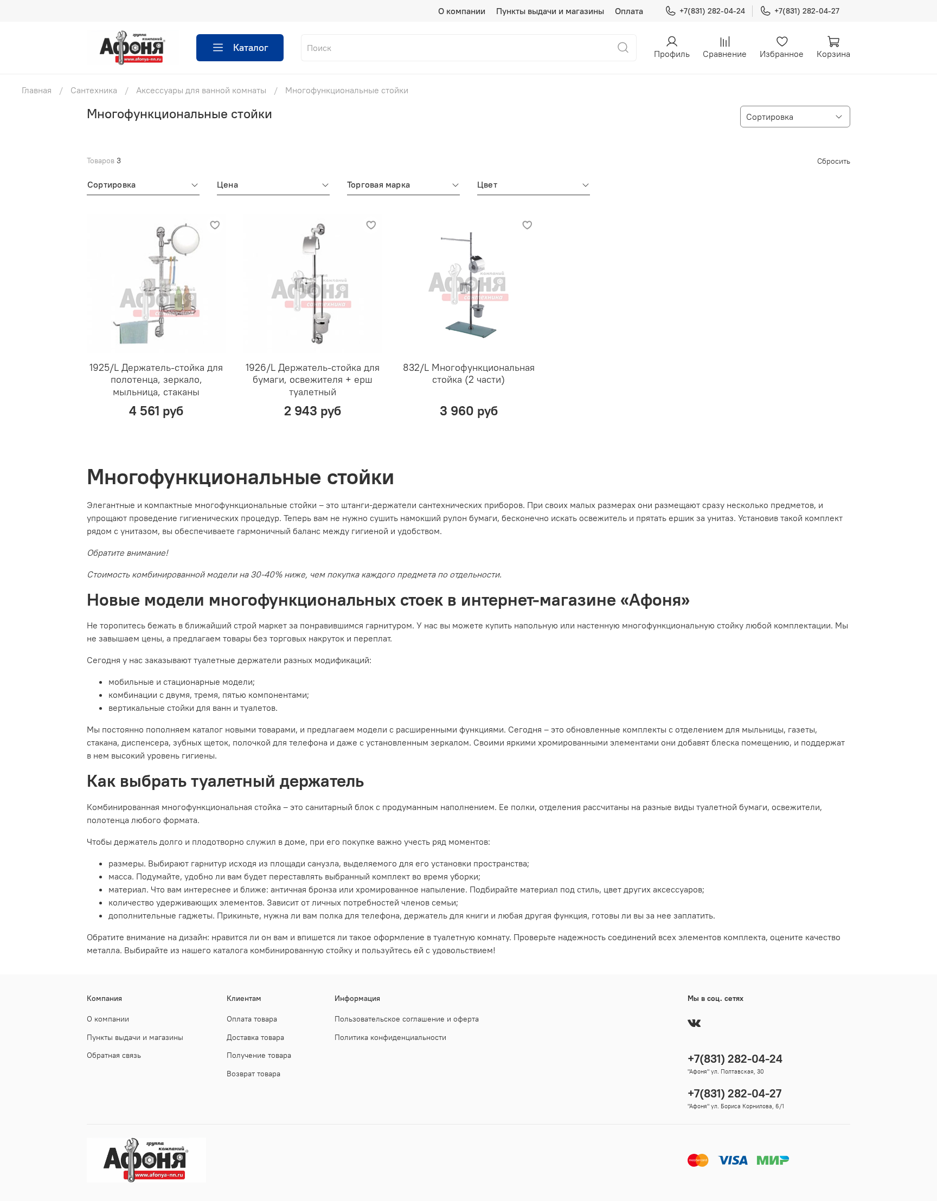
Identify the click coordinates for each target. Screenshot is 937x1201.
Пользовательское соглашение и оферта (407, 1019)
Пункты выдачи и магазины (550, 10)
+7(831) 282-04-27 (806, 11)
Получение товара (259, 1055)
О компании (461, 10)
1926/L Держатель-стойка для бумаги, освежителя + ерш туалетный (313, 379)
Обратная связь (114, 1055)
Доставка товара (255, 1037)
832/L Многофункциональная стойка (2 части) (469, 373)
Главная (37, 90)
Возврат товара (253, 1073)
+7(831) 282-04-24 (712, 11)
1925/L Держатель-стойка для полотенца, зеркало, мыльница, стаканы (156, 379)
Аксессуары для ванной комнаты (201, 90)
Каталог (250, 47)
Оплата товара (252, 1019)
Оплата (629, 10)
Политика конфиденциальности (390, 1037)
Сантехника (93, 90)
